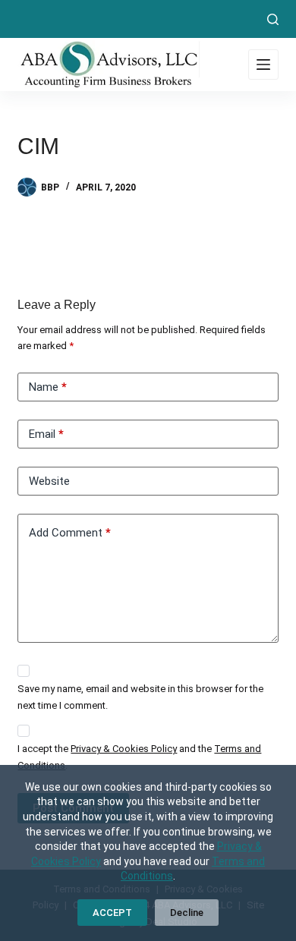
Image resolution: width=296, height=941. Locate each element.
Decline (186, 912)
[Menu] (263, 64)
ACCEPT (112, 912)
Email (46, 434)
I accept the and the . (139, 756)
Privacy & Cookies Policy (124, 748)
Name (48, 387)
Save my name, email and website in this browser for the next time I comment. (140, 696)
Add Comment (70, 533)
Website (49, 481)
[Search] (273, 19)
